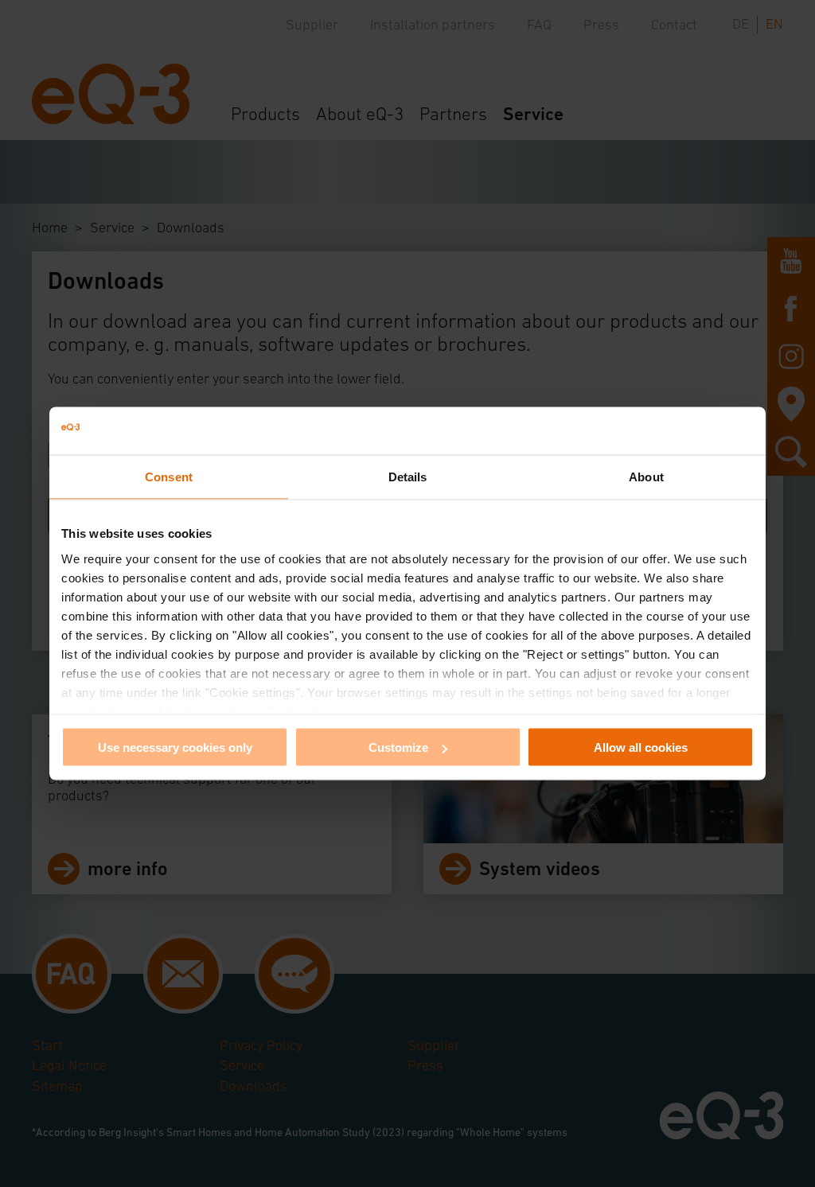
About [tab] (646, 477)
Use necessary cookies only (175, 747)
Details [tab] (407, 477)
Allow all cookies (641, 747)
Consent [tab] (169, 477)
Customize (398, 747)
